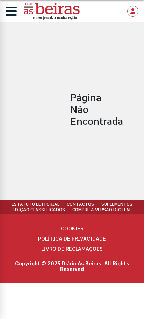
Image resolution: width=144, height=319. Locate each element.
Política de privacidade (72, 239)
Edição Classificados (39, 210)
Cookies (72, 228)
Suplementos (116, 204)
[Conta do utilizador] (132, 11)
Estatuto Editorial (35, 204)
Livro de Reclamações (72, 249)
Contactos (80, 204)
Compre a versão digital (101, 210)
